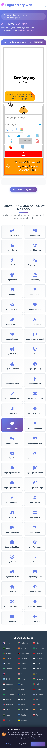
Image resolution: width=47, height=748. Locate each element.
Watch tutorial (28, 30)
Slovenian (24, 710)
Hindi (23, 679)
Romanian (9, 705)
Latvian (38, 689)
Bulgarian (39, 653)
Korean (23, 689)
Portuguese (40, 699)
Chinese (24, 658)
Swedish (24, 715)
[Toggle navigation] (43, 5)
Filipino (23, 669)
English (8, 643)
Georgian (24, 674)
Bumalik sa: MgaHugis (24, 189)
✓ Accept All (38, 744)
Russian (24, 705)
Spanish (39, 710)
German (39, 674)
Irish (22, 684)
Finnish (38, 669)
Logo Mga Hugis (20, 15)
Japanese (9, 689)
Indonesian (10, 684)
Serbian (39, 705)
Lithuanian (10, 694)
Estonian (9, 669)
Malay (23, 694)
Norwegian (40, 694)
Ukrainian (24, 720)
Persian (8, 699)
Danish (23, 664)
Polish (23, 699)
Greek (8, 679)
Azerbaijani (40, 648)
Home (8, 15)
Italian (38, 684)
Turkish (8, 720)
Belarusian (25, 653)
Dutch (38, 664)
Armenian (24, 648)
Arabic (8, 648)
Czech (8, 664)
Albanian (39, 643)
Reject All (22, 744)
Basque (8, 653)
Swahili (8, 715)
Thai (37, 715)
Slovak (8, 710)
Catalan (8, 658)
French (8, 674)
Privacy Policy (31, 739)
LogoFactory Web (18, 5)
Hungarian (40, 679)
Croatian (39, 658)
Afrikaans (24, 643)
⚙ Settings (8, 744)
